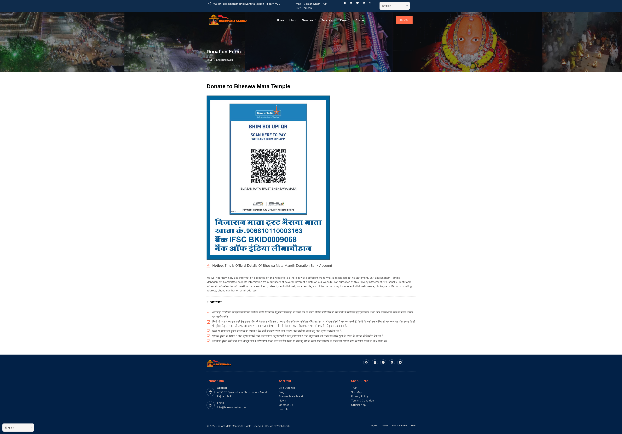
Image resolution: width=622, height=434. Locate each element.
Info (291, 20)
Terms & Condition (362, 400)
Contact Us (286, 404)
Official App (358, 404)
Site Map (356, 392)
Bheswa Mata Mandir (292, 396)
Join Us (283, 409)
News (282, 400)
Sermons (307, 20)
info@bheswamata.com (231, 407)
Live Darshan (287, 387)
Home (280, 20)
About (384, 425)
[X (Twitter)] (375, 362)
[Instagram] (383, 362)
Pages (343, 20)
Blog (281, 392)
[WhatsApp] (392, 362)
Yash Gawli (283, 426)
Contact (361, 20)
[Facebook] (366, 362)
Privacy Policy (360, 396)
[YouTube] (400, 362)
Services (326, 20)
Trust (354, 387)
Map (413, 425)
